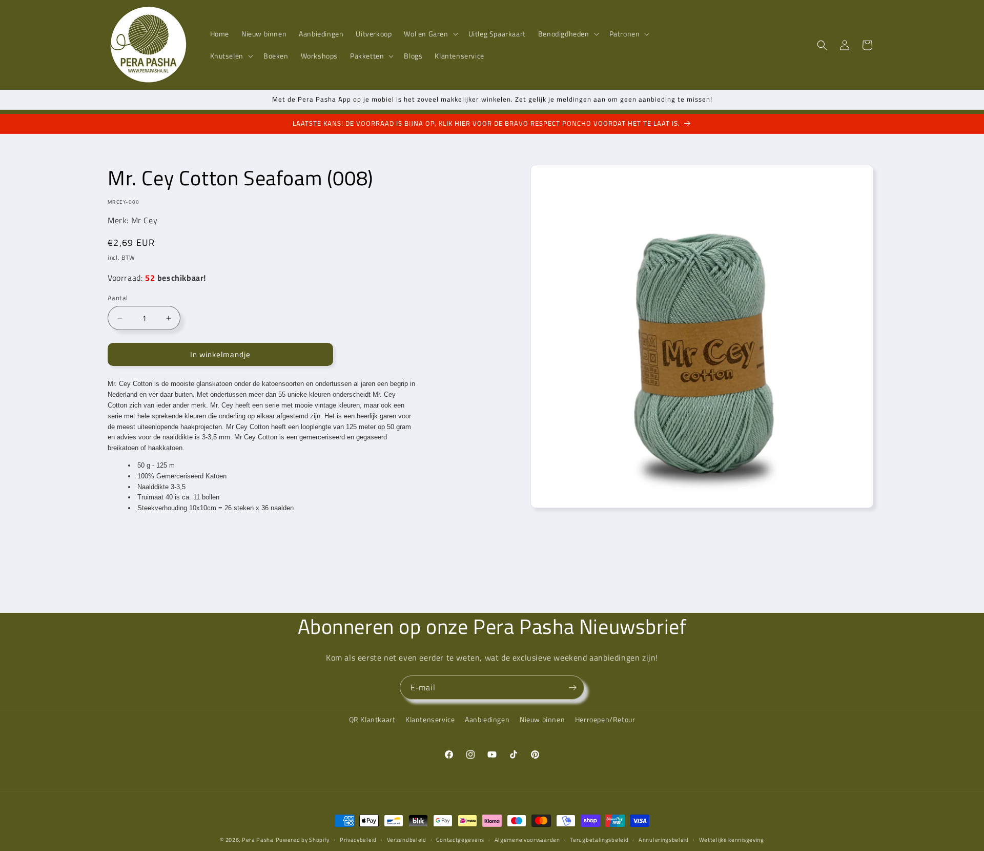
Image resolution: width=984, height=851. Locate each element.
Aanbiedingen (487, 719)
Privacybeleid (358, 840)
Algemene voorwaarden (527, 840)
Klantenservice (430, 719)
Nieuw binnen (542, 719)
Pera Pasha (258, 840)
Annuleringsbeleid (664, 840)
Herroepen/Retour (605, 719)
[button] (430, 34)
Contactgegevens (460, 840)
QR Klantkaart (372, 719)
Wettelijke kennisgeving (731, 840)
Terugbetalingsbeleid (599, 840)
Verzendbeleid (406, 840)
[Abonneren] (572, 687)
